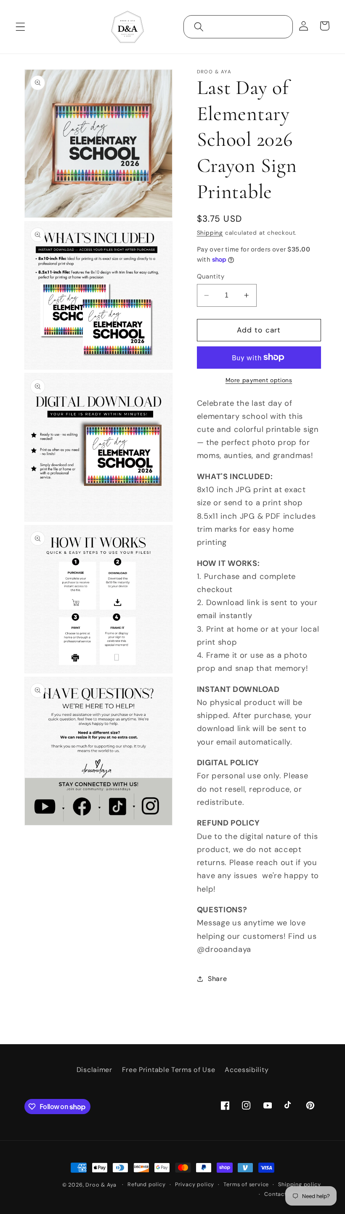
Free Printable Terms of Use (168, 1069)
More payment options (259, 380)
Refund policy (146, 1184)
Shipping (210, 232)
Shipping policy (299, 1184)
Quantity (211, 276)
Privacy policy (194, 1184)
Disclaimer (94, 1069)
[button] (20, 27)
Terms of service (246, 1184)
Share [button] (217, 978)
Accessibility (246, 1069)
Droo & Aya (101, 1184)
